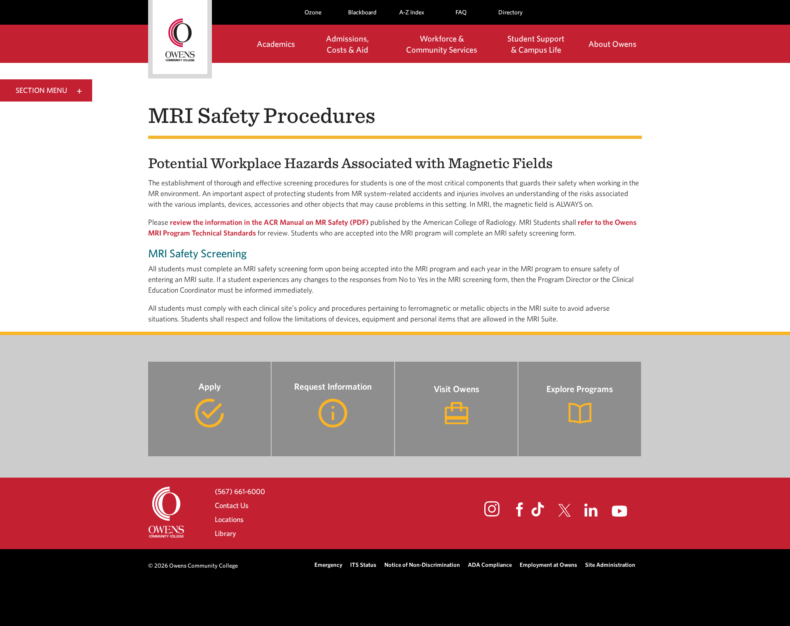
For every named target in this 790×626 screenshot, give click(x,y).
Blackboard (362, 12)
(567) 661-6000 (240, 491)
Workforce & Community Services (441, 44)
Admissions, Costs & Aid (347, 44)
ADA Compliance (490, 564)
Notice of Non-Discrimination (422, 564)
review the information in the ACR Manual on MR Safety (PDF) (269, 222)
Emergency (328, 564)
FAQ (461, 12)
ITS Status (363, 564)
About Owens (612, 44)
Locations (229, 519)
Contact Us (232, 505)
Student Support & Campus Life (536, 44)
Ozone (312, 12)
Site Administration (610, 564)
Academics (276, 44)
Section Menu (41, 90)
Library (225, 533)
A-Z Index (411, 12)
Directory (510, 12)
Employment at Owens (548, 564)
